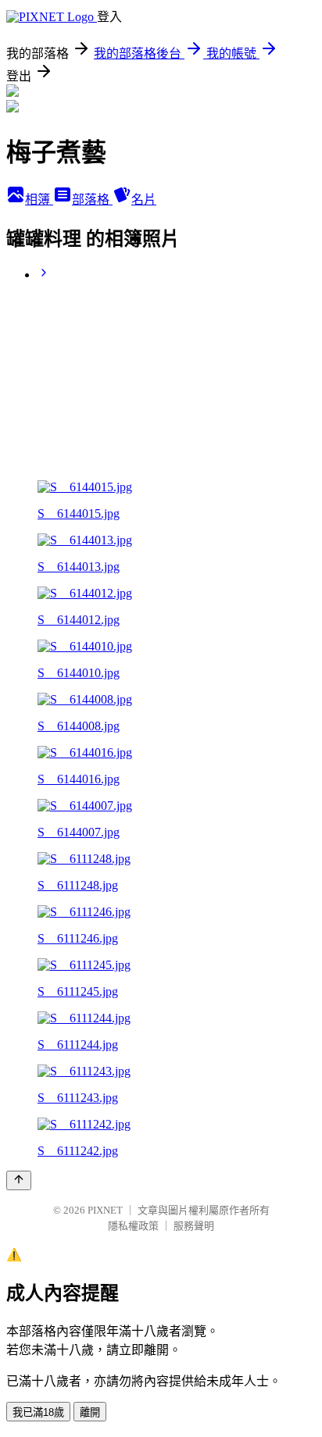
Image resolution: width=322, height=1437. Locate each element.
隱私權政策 (133, 1226)
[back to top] (18, 1180)
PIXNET (105, 1210)
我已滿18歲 (38, 1412)
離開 (90, 1412)
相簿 (39, 199)
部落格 (92, 199)
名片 (143, 199)
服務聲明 (194, 1226)
